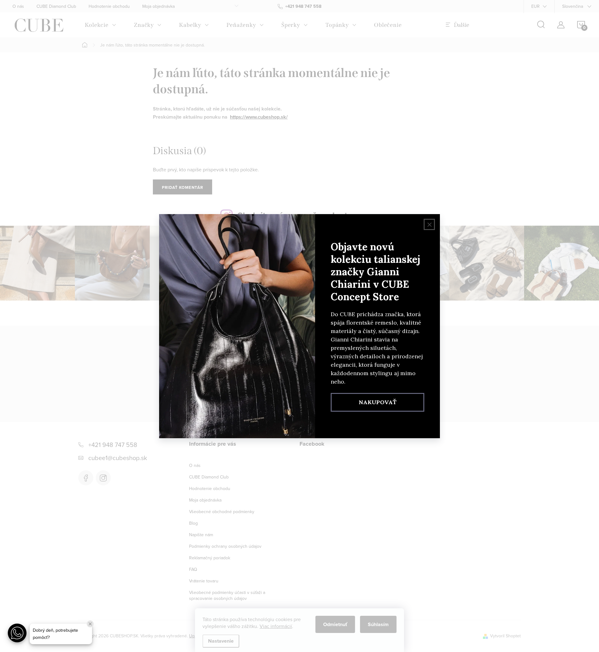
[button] (17, 633)
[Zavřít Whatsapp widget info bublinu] (90, 623)
